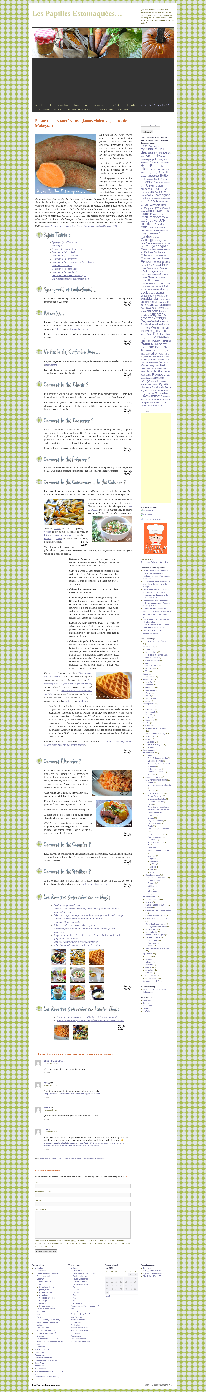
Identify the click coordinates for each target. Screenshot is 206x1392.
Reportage (149, 720)
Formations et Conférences (46, 1360)
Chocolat (149, 908)
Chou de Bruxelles (152, 207)
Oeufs (150, 826)
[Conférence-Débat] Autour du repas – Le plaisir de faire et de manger (156, 584)
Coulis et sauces (154, 880)
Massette (166, 299)
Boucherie (154, 861)
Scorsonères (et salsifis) (46, 1330)
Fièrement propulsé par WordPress (158, 1385)
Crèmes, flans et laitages (155, 916)
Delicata (148, 252)
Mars (75, 1301)
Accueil (38, 105)
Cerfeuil (148, 192)
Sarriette (158, 377)
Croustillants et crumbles (155, 924)
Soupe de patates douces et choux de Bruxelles (76, 942)
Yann (46, 1083)
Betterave (157, 166)
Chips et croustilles (155, 772)
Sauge (145, 381)
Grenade (161, 278)
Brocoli (163, 172)
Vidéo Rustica (51, 365)
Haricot (155, 280)
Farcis (150, 804)
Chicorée (144, 202)
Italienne (148, 962)
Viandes (151, 856)
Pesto (150, 894)
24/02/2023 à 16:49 (51, 1110)
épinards (59, 329)
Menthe (150, 301)
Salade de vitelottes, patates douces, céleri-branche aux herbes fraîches (90, 1020)
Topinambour (153, 399)
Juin (74, 1295)
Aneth (163, 156)
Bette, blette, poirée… (45, 1276)
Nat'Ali (148, 696)
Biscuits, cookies (152, 899)
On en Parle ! (40, 1352)
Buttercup (154, 175)
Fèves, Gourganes (80, 1279)
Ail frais (160, 153)
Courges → (41, 1303)
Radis (144, 365)
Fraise (143, 268)
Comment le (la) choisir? (63, 252)
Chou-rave (148, 204)
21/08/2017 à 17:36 (51, 1132)
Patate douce (149, 324)
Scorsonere (161, 381)
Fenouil (146, 261)
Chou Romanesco (153, 217)
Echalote (146, 255)
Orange (160, 318)
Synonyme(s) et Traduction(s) (66, 242)
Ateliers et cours (151, 707)
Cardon (164, 179)
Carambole (150, 179)
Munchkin (150, 305)
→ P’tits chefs (131, 105)
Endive (163, 256)
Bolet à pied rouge (151, 173)
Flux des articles (152, 1271)
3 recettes (164, 562)
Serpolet (145, 384)
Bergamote (164, 163)
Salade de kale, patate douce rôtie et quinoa (74, 925)
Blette (146, 169)
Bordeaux (149, 959)
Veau (154, 864)
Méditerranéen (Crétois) (155, 734)
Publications (40, 1355)
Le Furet (148, 715)
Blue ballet (156, 169)
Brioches (149, 902)
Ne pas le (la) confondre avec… (67, 249)
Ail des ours (152, 150)
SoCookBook (150, 698)
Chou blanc (160, 205)
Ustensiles (149, 668)
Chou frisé (153, 211)
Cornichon (155, 237)
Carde (157, 179)
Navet (160, 308)
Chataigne (146, 198)
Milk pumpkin (159, 302)
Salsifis (148, 378)
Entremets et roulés (156, 802)
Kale (164, 286)
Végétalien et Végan (153, 745)
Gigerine (154, 271)
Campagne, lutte (152, 660)
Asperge (149, 159)
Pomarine (166, 341)
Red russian (156, 368)
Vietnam (148, 973)
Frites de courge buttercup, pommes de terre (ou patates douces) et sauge (88, 915)
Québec (148, 967)
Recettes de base (152, 875)
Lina (46, 1129)
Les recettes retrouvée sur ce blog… (69, 275)
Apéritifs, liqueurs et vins (158, 758)
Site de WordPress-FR (152, 1276)
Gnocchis (151, 815)
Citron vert (153, 227)
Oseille (154, 321)
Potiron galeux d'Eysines (156, 357)
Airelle (143, 156)
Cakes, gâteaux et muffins (155, 905)
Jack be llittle (145, 287)
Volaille (153, 872)
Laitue (153, 293)
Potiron (153, 353)
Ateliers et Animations (43, 1358)
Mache (160, 296)
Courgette (148, 249)
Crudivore (149, 726)
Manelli (148, 693)
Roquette (158, 374)
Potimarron (149, 350)
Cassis (158, 182)
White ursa (164, 406)
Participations (148, 704)
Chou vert (152, 220)
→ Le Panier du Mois (103, 110)
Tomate (156, 396)
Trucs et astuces (149, 976)
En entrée (149, 783)
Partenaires (148, 679)
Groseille (146, 280)
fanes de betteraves (79, 329)
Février (76, 1290)
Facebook (147, 1000)
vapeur (47, 532)
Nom (37, 1182)
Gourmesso (150, 687)
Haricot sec (163, 281)
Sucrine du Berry (161, 387)
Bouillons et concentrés (157, 878)
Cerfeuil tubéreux (44, 1282)
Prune (147, 362)
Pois (166, 337)
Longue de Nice (149, 295)
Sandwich (152, 848)
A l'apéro (148, 755)
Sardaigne (149, 970)
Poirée (157, 337)
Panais (163, 321)
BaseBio (148, 682)
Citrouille (163, 228)
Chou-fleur (162, 201)
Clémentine (163, 231)
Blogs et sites (150, 652)
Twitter (145, 1008)
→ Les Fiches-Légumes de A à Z (154, 105)
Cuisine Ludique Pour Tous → (47, 1377)
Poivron (156, 340)
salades (57, 528)
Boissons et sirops (155, 761)
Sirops (150, 946)
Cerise (149, 195)
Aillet (167, 152)
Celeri (150, 185)
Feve (150, 265)
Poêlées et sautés (155, 837)
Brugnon (145, 176)
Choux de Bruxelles (47, 1298)
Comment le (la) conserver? (65, 255)
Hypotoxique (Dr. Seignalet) (156, 728)
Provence (149, 965)
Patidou (161, 324)
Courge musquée (153, 243)
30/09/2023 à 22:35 (51, 1085)
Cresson (158, 250)
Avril (75, 1287)
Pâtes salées (153, 891)
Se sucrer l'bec (149, 897)
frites (46, 535)
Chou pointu (156, 214)
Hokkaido (145, 283)
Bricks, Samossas (155, 796)
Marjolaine (154, 298)
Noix (162, 311)
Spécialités (147, 954)
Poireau (160, 333)
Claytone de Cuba (149, 230)
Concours (149, 709)
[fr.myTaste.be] (156, 510)
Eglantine (157, 256)
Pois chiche (146, 341)
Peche (147, 328)
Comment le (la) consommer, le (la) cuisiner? (73, 262)
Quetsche (163, 362)
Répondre (47, 1072)
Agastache (154, 146)
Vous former (150, 677)
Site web (38, 1200)
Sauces (151, 774)
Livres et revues (151, 666)
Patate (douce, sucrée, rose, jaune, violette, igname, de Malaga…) (48, 1322)
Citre (159, 224)
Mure (157, 305)
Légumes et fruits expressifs (67, 922)
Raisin (148, 369)
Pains (150, 889)
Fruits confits (153, 940)
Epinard (146, 258)
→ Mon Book (63, 105)
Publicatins (149, 717)
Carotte (147, 182)
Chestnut (155, 198)
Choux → (40, 1284)
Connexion (147, 1268)
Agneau (153, 859)
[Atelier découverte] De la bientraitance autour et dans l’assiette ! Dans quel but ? (156, 603)
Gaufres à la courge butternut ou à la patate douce (78, 918)
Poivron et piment (80, 1282)
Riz (149, 845)
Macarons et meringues (155, 935)
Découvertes (148, 647)
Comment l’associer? (62, 265)
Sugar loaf (145, 391)
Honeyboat (154, 283)
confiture (67, 701)
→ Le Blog (49, 105)
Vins (147, 671)
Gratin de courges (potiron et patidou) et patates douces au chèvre (88, 1017)
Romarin (164, 371)
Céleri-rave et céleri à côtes (84, 1273)
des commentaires (152, 1273)
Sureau (153, 390)
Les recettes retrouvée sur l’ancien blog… (71, 278)
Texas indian (161, 393)
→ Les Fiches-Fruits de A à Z (48, 110)
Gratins (151, 818)
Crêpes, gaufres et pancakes (157, 918)
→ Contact (117, 105)
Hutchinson (150, 690)
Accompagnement (152, 777)
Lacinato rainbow (152, 290)
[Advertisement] (103, 80)
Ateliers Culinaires (42, 1350)
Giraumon (155, 275)
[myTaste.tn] (156, 514)
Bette (145, 165)
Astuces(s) (57, 245)
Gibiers (153, 867)
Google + (147, 1003)
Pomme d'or (160, 344)
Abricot (144, 145)
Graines (151, 883)
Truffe (161, 403)
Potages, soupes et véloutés (159, 785)
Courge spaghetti (156, 246)
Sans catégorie (149, 750)
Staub (147, 701)
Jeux (147, 663)
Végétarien (149, 747)
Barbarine (145, 163)
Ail (157, 148)
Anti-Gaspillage (151, 978)
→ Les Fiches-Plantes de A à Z (77, 110)
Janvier (76, 1292)
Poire (149, 334)
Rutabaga (43, 1301)
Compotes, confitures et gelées (158, 910)
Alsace (148, 957)
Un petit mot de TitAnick (152, 981)
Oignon (157, 314)
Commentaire (40, 1209)
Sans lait (148, 739)
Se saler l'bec (148, 753)
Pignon (149, 330)
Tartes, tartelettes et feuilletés (157, 948)
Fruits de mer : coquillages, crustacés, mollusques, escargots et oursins (159, 810)
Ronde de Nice (146, 375)
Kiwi (142, 290)
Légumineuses (154, 823)
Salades (151, 791)
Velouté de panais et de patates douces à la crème (77, 945)
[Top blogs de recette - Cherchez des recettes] (156, 519)
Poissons (151, 840)
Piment (158, 330)
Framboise (153, 268)
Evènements (150, 712)
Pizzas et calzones (155, 834)
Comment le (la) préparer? (64, 259)
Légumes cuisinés (155, 821)
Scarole (153, 381)
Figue (157, 265)
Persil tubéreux (43, 1328)
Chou (152, 201)
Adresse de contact (43, 1191)
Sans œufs (149, 742)
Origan (145, 321)
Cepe (143, 192)
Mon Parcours (40, 1369)
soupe (59, 538)
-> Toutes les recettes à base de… (157, 641)
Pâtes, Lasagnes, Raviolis (158, 829)
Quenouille (154, 362)
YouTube (147, 1011)
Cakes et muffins (154, 769)
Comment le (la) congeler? (64, 269)
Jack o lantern (156, 287)
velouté (47, 538)
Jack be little (164, 283)
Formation (147, 674)
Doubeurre (159, 252)
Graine (152, 277)
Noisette (153, 311)
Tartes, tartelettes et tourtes (159, 851)
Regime (146, 723)
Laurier (160, 292)
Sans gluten (150, 736)
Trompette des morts (150, 403)
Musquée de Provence (156, 306)
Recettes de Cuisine (149, 562)
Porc (152, 870)
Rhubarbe (151, 371)
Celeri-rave (159, 189)
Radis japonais (154, 366)
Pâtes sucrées (153, 943)
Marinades (152, 886)
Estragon (156, 258)
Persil (155, 327)
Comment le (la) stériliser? (64, 272)
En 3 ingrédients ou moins (156, 780)
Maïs (143, 301)
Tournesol (166, 400)
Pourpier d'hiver (151, 359)
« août (107, 1296)
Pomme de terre (154, 347)
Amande (153, 156)
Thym (145, 396)
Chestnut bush (164, 198)
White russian (154, 406)
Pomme (147, 344)
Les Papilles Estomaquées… (77, 13)
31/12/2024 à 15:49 (51, 1063)
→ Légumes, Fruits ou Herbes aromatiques (90, 105)
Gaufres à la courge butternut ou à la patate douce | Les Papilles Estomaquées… (73, 1158)
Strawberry (153, 384)
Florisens (149, 685)
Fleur (164, 265)
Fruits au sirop (151, 929)
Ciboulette (153, 222)
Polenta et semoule (156, 842)
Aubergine (161, 159)
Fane (165, 258)
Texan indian (150, 393)
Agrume (147, 149)
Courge (148, 239)
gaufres (82, 701)
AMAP (148, 649)
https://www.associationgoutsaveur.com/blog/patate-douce (72, 1093)
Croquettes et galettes (157, 799)
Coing (143, 234)
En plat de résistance (154, 793)
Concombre (152, 234)
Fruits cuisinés (151, 932)
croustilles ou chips (63, 535)
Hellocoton (147, 1006)
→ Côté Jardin (122, 110)
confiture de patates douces (94, 884)
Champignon (161, 195)
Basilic (154, 162)
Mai (74, 1298)
